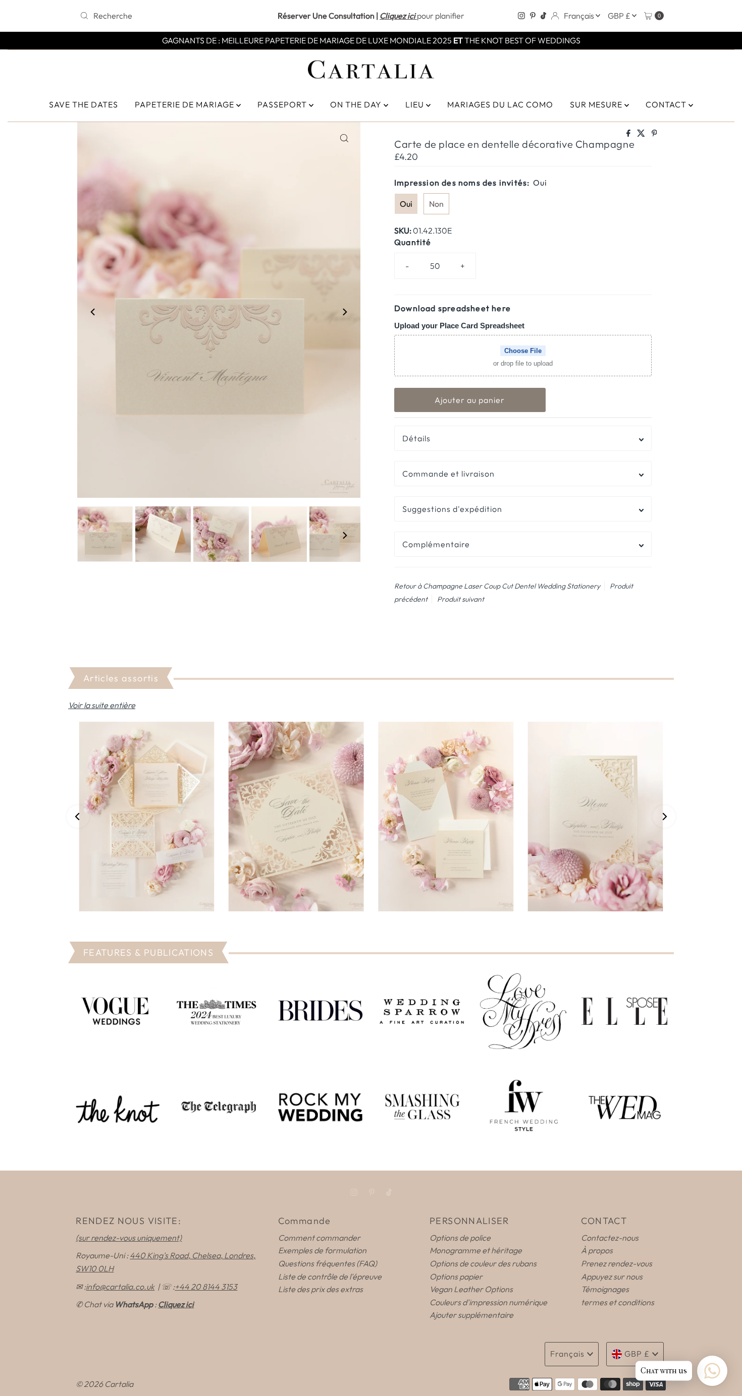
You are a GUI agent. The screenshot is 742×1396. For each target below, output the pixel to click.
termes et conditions (617, 1302)
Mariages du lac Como (500, 104)
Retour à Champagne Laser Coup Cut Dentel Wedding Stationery (497, 586)
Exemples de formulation (322, 1250)
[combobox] (171, 16)
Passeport (283, 104)
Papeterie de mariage (185, 104)
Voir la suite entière (101, 705)
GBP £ (620, 16)
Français (580, 16)
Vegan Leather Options (471, 1289)
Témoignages (605, 1289)
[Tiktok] (543, 15)
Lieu (415, 104)
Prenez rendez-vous (616, 1263)
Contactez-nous (610, 1238)
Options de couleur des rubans (483, 1263)
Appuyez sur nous (612, 1276)
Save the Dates (83, 104)
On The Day (357, 104)
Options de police (460, 1238)
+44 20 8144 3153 (206, 1287)
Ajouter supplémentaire (471, 1315)
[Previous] (93, 312)
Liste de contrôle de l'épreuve (330, 1276)
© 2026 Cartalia (104, 1384)
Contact (667, 104)
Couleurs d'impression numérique (488, 1302)
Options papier (456, 1276)
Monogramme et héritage (476, 1250)
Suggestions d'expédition (452, 509)
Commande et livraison (448, 474)
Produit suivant (460, 599)
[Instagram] (521, 15)
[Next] (344, 312)
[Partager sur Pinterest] (654, 134)
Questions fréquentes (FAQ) (327, 1263)
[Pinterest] (533, 15)
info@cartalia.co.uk (120, 1287)
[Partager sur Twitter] (642, 134)
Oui (406, 204)
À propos (597, 1250)
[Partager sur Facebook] (629, 134)
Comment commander (319, 1238)
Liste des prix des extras (320, 1289)
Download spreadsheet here (452, 308)
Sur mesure (597, 104)
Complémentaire (436, 544)
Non (436, 204)
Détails (416, 438)
